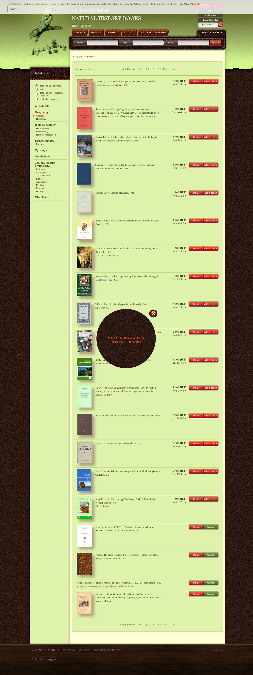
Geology (40, 116)
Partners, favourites (107, 650)
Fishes (39, 179)
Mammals (40, 188)
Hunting (39, 191)
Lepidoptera (44, 175)
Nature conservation (46, 135)
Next (165, 68)
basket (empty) (210, 20)
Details (196, 81)
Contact (84, 650)
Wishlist (210, 527)
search (215, 42)
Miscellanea (42, 197)
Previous (131, 68)
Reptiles (40, 185)
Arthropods (41, 172)
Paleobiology (42, 131)
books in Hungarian (49, 99)
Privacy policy (216, 650)
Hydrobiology (42, 128)
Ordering (69, 650)
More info (195, 3)
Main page (37, 650)
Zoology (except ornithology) (45, 164)
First (122, 68)
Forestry (40, 144)
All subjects (42, 105)
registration (210, 15)
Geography (41, 112)
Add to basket (210, 81)
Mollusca (40, 169)
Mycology (41, 150)
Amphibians (41, 182)
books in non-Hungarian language (51, 94)
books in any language (50, 86)
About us (53, 650)
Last (173, 68)
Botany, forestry (44, 140)
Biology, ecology (45, 124)
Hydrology (41, 119)
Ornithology (42, 156)
